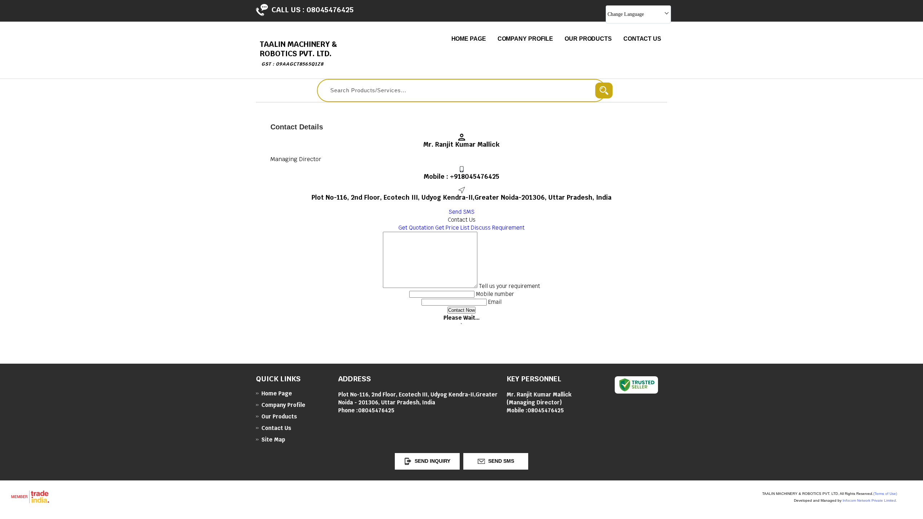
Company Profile (525, 39)
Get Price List (452, 227)
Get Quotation (416, 227)
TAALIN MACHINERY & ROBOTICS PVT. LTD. (298, 53)
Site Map (273, 439)
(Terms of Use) (885, 494)
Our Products (588, 39)
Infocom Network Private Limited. (870, 500)
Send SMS (461, 211)
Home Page (468, 39)
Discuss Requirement (498, 227)
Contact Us (642, 39)
